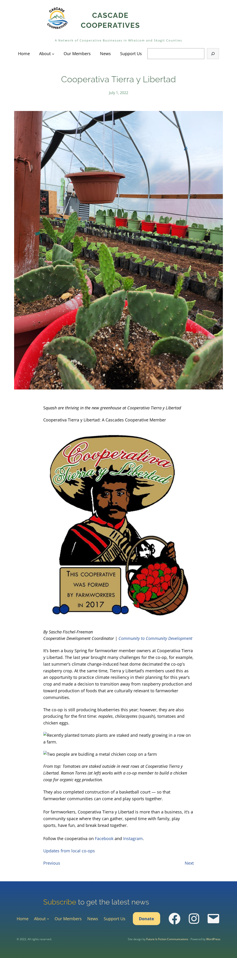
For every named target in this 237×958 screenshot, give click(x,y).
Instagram (133, 838)
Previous (51, 863)
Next (189, 863)
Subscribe (59, 902)
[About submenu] (53, 53)
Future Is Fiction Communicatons (167, 939)
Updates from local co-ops (69, 851)
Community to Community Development (155, 638)
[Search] (213, 53)
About (45, 53)
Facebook (104, 838)
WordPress (213, 939)
